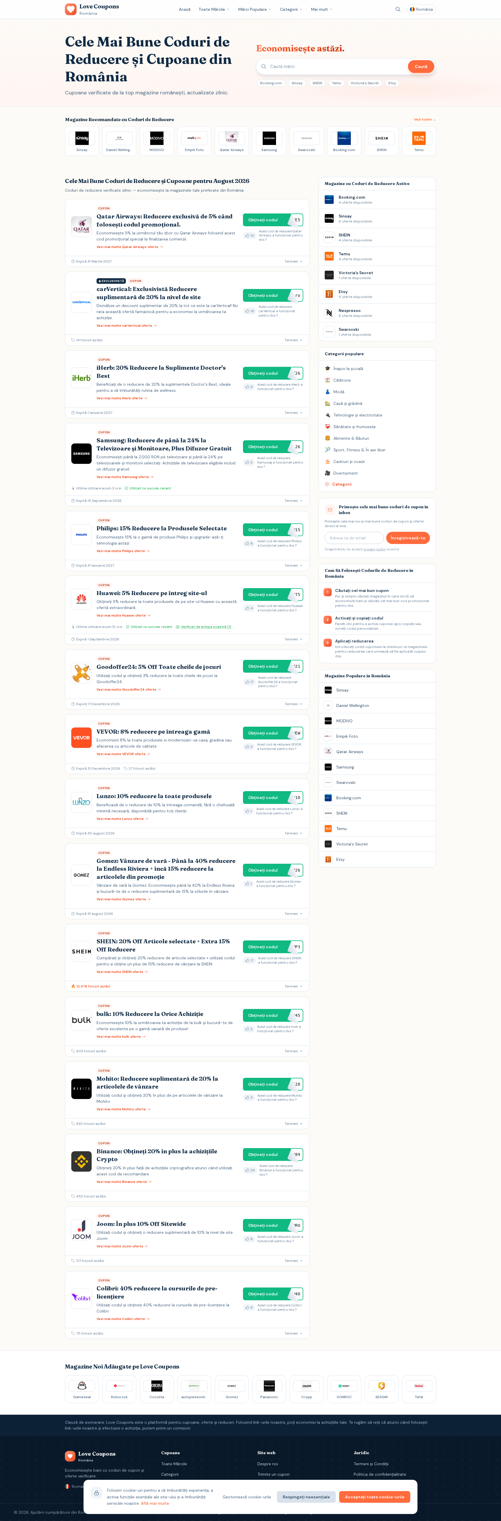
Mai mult (319, 9)
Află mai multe (155, 1503)
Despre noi (267, 1463)
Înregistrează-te (408, 537)
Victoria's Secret (365, 83)
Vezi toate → (425, 119)
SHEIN (317, 83)
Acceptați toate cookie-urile (374, 1497)
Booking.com (271, 83)
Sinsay (297, 83)
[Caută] (398, 9)
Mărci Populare (252, 9)
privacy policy (375, 549)
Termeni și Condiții (371, 1463)
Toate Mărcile (212, 9)
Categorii (289, 9)
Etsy (392, 83)
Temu (336, 83)
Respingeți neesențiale (306, 1497)
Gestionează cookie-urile (247, 1497)
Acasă (184, 9)
